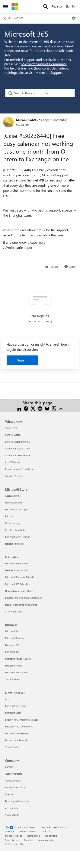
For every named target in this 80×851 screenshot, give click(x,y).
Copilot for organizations (18, 448)
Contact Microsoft (28, 831)
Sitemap (9, 831)
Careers (9, 766)
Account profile (13, 495)
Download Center (14, 502)
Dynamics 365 (12, 645)
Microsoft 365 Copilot (16, 672)
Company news (13, 780)
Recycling (28, 840)
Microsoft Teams (13, 665)
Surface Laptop (12, 434)
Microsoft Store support (17, 509)
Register (57, 6)
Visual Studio (12, 747)
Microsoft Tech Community (18, 726)
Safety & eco (11, 840)
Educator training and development (23, 597)
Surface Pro (11, 427)
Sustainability (12, 814)
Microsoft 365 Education (17, 584)
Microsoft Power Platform (18, 658)
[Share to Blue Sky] (47, 408)
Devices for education (16, 570)
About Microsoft (13, 773)
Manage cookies (13, 835)
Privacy (46, 831)
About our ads (45, 840)
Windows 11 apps (14, 476)
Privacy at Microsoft (15, 787)
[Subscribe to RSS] (54, 408)
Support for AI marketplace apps (21, 719)
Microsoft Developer (15, 705)
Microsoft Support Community (44, 64)
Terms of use (33, 835)
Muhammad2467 (28, 120)
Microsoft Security (14, 638)
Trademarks (51, 835)
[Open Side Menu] (5, 6)
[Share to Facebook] (26, 408)
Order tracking (12, 523)
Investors (10, 794)
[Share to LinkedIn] (19, 408)
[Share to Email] (61, 408)
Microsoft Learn (13, 712)
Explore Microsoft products (19, 469)
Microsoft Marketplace (17, 733)
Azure (8, 699)
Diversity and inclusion (17, 801)
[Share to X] (33, 408)
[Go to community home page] (15, 6)
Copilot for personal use (17, 455)
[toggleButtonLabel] (74, 18)
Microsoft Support (48, 72)
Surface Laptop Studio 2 (17, 441)
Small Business (12, 679)
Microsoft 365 (15, 18)
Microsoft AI (11, 631)
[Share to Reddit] (40, 408)
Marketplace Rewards (16, 740)
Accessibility (11, 808)
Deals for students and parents (21, 604)
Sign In (70, 6)
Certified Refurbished (16, 530)
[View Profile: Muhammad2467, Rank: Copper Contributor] (8, 122)
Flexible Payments (14, 543)
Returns (9, 516)
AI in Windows (12, 462)
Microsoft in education (16, 563)
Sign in (22, 360)
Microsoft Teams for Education (20, 577)
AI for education (13, 611)
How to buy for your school (19, 591)
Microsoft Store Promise (17, 536)
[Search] (45, 6)
